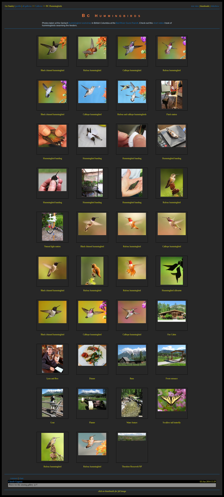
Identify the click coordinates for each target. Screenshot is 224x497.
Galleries (39, 6)
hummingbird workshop (80, 23)
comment (14, 478)
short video (158, 23)
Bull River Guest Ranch (127, 23)
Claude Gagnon (15, 481)
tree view (195, 6)
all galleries (27, 6)
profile (18, 6)
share (21, 478)
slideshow (215, 6)
